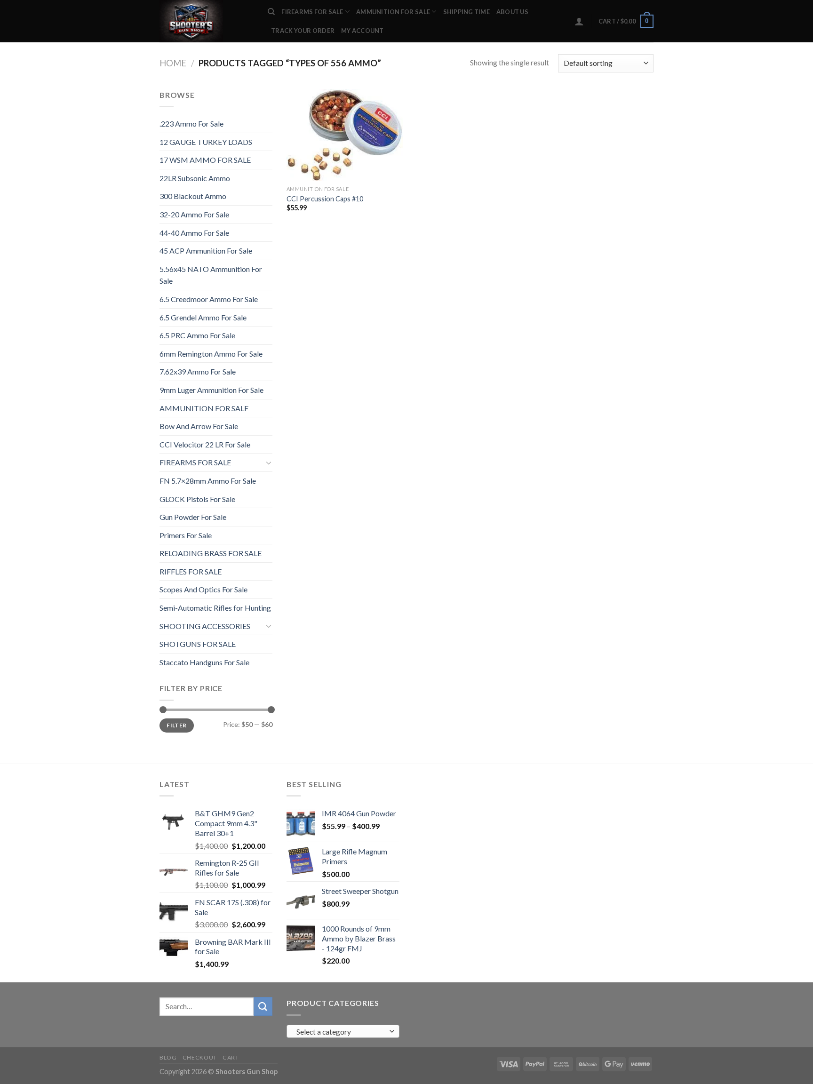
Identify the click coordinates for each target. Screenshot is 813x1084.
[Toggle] (268, 462)
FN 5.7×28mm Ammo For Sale (207, 480)
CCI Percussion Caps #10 (325, 199)
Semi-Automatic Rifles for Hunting (215, 607)
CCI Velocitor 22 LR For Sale (204, 444)
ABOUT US (512, 12)
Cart (231, 1057)
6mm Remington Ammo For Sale (211, 353)
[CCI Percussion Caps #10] (345, 135)
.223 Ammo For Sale (191, 123)
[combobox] (343, 1031)
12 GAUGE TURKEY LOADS (205, 141)
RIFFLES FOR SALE (190, 571)
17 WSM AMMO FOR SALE (205, 159)
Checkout (200, 1057)
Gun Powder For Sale (192, 516)
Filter (176, 725)
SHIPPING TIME (466, 12)
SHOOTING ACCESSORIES (204, 626)
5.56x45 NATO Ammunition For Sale (210, 275)
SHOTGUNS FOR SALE (197, 643)
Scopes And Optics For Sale (203, 589)
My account (362, 30)
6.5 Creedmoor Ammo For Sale (208, 299)
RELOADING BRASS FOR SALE (210, 553)
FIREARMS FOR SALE (312, 12)
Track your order (303, 30)
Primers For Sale (185, 535)
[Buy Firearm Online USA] (206, 21)
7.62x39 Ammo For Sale (197, 371)
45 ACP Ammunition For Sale (205, 250)
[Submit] (263, 1006)
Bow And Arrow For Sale (198, 426)
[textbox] (341, 1031)
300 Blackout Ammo (192, 195)
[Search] (271, 12)
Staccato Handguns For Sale (204, 662)
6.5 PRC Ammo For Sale (197, 335)
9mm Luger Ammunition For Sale (211, 389)
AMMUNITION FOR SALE (393, 12)
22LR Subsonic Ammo (194, 178)
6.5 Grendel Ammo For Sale (203, 317)
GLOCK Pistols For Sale (197, 498)
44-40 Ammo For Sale (194, 232)
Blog (167, 1057)
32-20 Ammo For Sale (194, 214)
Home (172, 63)
